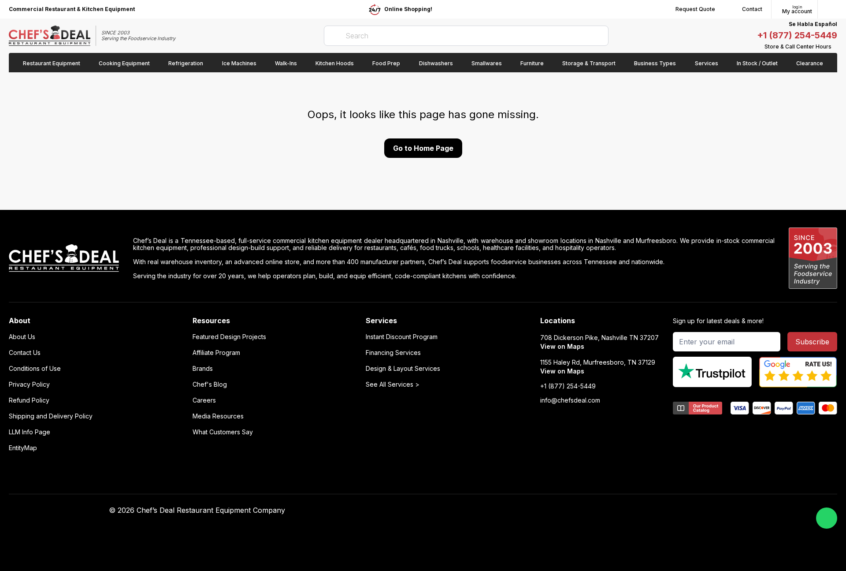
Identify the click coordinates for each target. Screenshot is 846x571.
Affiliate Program (216, 352)
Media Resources (218, 416)
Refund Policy (29, 400)
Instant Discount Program (402, 336)
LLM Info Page (29, 432)
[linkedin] (616, 510)
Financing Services (393, 352)
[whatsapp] (826, 518)
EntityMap (23, 448)
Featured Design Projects (229, 336)
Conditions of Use (35, 368)
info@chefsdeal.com (570, 400)
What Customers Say (223, 432)
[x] (599, 510)
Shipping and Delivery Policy (51, 416)
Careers (204, 400)
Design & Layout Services (403, 368)
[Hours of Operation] (835, 46)
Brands (203, 368)
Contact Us (25, 352)
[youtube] (582, 510)
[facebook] (565, 510)
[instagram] (634, 510)
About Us (22, 336)
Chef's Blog (210, 384)
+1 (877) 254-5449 (797, 35)
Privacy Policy (29, 384)
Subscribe (812, 341)
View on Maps (562, 346)
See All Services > (392, 384)
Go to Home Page (423, 148)
